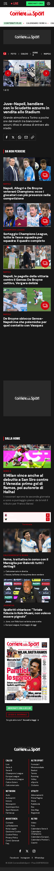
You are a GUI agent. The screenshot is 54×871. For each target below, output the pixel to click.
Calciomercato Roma (15, 555)
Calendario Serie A (36, 23)
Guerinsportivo (12, 807)
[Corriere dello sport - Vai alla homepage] (27, 13)
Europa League (12, 776)
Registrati (35, 813)
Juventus (8, 605)
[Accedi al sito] (49, 4)
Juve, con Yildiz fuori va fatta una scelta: (24, 621)
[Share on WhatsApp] (19, 137)
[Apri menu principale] (5, 4)
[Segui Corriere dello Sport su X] (27, 851)
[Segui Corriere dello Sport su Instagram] (34, 851)
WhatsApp (39, 858)
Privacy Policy (12, 837)
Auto (8, 795)
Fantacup (10, 813)
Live (15, 3)
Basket (34, 770)
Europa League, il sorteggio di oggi (21, 625)
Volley (33, 779)
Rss (32, 807)
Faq (7, 843)
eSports (34, 782)
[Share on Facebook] (6, 137)
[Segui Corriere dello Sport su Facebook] (20, 851)
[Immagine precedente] (8, 73)
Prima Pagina (36, 798)
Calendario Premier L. (40, 840)
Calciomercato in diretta (17, 571)
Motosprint (11, 804)
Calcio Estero (12, 782)
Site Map (35, 810)
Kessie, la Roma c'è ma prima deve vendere (25, 575)
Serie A (35, 54)
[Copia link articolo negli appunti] (32, 137)
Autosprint (10, 798)
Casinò (34, 843)
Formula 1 (35, 764)
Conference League (15, 779)
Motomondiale (37, 767)
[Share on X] (13, 137)
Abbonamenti (37, 795)
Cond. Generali (12, 840)
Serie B (9, 770)
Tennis (34, 773)
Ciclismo (35, 785)
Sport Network (12, 810)
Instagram (25, 858)
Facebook (14, 858)
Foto (13, 54)
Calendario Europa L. (40, 837)
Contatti (9, 823)
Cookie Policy (12, 834)
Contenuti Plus (12, 23)
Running (34, 776)
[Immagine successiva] (46, 73)
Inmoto (9, 801)
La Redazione (12, 826)
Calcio (24, 54)
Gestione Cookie (13, 831)
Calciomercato (12, 785)
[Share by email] (26, 137)
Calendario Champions (36, 832)
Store (33, 801)
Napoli (47, 54)
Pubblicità (35, 804)
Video (33, 823)
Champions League (14, 230)
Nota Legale (11, 829)
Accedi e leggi (29, 720)
